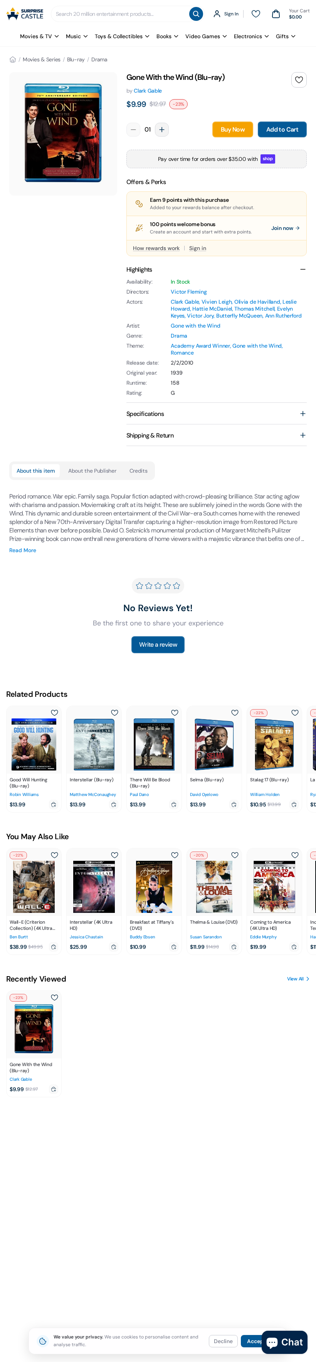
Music (73, 36)
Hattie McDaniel (212, 308)
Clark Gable (148, 90)
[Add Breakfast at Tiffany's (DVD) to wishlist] (174, 855)
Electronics (248, 36)
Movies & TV (36, 36)
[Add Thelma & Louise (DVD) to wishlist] (235, 855)
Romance (182, 352)
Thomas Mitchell (254, 308)
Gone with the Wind (195, 325)
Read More (22, 550)
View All (295, 979)
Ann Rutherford (283, 315)
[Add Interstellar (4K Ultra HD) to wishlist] (114, 855)
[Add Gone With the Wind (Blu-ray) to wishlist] (299, 80)
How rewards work (156, 248)
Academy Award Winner (200, 345)
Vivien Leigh (217, 301)
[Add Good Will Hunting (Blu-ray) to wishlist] (54, 713)
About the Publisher (92, 470)
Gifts (282, 36)
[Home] (12, 59)
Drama (99, 59)
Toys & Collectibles (119, 36)
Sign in (197, 248)
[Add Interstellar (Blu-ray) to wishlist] (114, 713)
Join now (282, 228)
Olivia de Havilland (257, 301)
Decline (223, 1341)
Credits (138, 470)
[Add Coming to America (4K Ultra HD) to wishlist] (295, 855)
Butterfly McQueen (239, 315)
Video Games (202, 36)
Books (163, 36)
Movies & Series (42, 59)
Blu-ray (76, 59)
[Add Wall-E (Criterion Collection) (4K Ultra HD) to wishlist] (54, 855)
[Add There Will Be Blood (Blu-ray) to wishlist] (174, 713)
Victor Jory (200, 315)
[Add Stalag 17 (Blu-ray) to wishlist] (295, 713)
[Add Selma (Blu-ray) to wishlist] (235, 713)
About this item (36, 470)
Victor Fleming (189, 291)
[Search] (196, 14)
